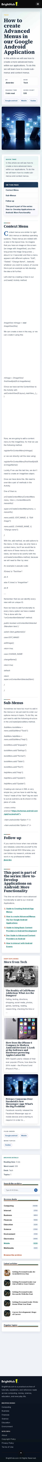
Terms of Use (7, 1447)
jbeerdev (8, 860)
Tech (6, 15)
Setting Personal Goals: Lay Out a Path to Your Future (24, 1283)
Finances (20, 1220)
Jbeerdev (9, 83)
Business (20, 1215)
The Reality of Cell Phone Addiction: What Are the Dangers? (20, 993)
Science (20, 1229)
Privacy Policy (8, 1443)
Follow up (10, 201)
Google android (11, 101)
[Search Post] (36, 1190)
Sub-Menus (11, 195)
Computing (20, 1206)
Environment (20, 1234)
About (4, 1435)
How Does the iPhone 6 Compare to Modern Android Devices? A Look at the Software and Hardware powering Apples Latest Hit (20, 1049)
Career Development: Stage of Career (24, 1313)
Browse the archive (13, 1255)
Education (20, 1224)
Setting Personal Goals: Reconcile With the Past (22, 1293)
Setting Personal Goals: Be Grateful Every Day (23, 1273)
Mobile (24, 101)
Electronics (20, 1239)
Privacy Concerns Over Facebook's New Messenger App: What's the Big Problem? (19, 1102)
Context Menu (12, 190)
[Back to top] (21, 1452)
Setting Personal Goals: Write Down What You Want (25, 1303)
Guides (33, 101)
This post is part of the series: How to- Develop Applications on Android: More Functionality (20, 209)
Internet (20, 1210)
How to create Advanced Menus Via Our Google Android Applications (20, 919)
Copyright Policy (9, 1439)
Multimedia (20, 1248)
